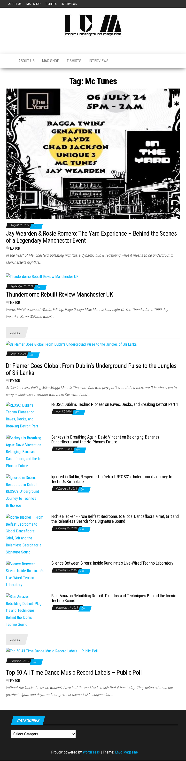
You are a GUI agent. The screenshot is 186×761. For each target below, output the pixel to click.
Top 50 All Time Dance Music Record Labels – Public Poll (73, 672)
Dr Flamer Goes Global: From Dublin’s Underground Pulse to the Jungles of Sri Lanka (91, 369)
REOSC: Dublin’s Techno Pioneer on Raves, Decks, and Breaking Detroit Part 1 (114, 404)
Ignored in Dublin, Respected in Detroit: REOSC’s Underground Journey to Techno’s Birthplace (111, 479)
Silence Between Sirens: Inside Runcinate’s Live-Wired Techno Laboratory (112, 563)
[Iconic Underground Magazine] (8, 61)
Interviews (69, 4)
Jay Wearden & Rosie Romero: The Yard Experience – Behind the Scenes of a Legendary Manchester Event (91, 237)
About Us (15, 4)
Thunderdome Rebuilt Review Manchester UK (59, 294)
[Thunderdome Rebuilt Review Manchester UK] (42, 276)
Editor (15, 248)
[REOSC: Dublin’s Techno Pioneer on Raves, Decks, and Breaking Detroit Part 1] (25, 415)
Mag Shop (33, 4)
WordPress (91, 752)
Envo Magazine (126, 752)
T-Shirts (51, 4)
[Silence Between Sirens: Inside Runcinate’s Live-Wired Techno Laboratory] (25, 574)
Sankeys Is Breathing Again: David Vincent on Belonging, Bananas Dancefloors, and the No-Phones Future (105, 439)
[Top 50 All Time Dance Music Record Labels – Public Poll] (52, 651)
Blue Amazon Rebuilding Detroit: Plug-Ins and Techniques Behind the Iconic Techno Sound (113, 598)
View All (14, 333)
